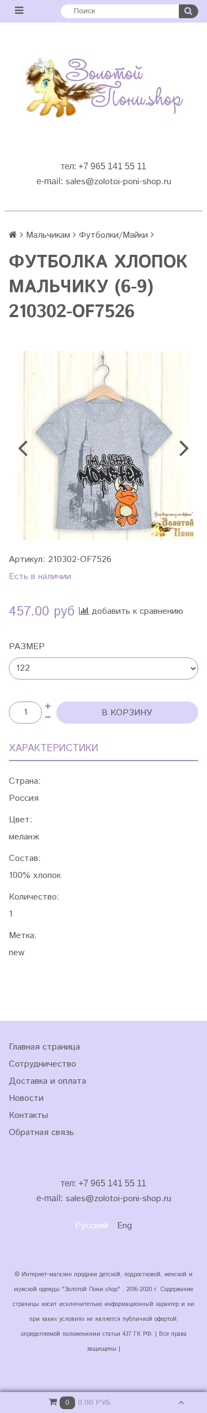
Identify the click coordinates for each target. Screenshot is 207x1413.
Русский (91, 1225)
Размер (27, 646)
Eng (124, 1225)
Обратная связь (41, 1132)
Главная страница (44, 1047)
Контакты (28, 1115)
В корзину (127, 712)
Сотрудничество (42, 1064)
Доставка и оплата (47, 1081)
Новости (26, 1098)
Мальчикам (48, 235)
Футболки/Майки (113, 235)
